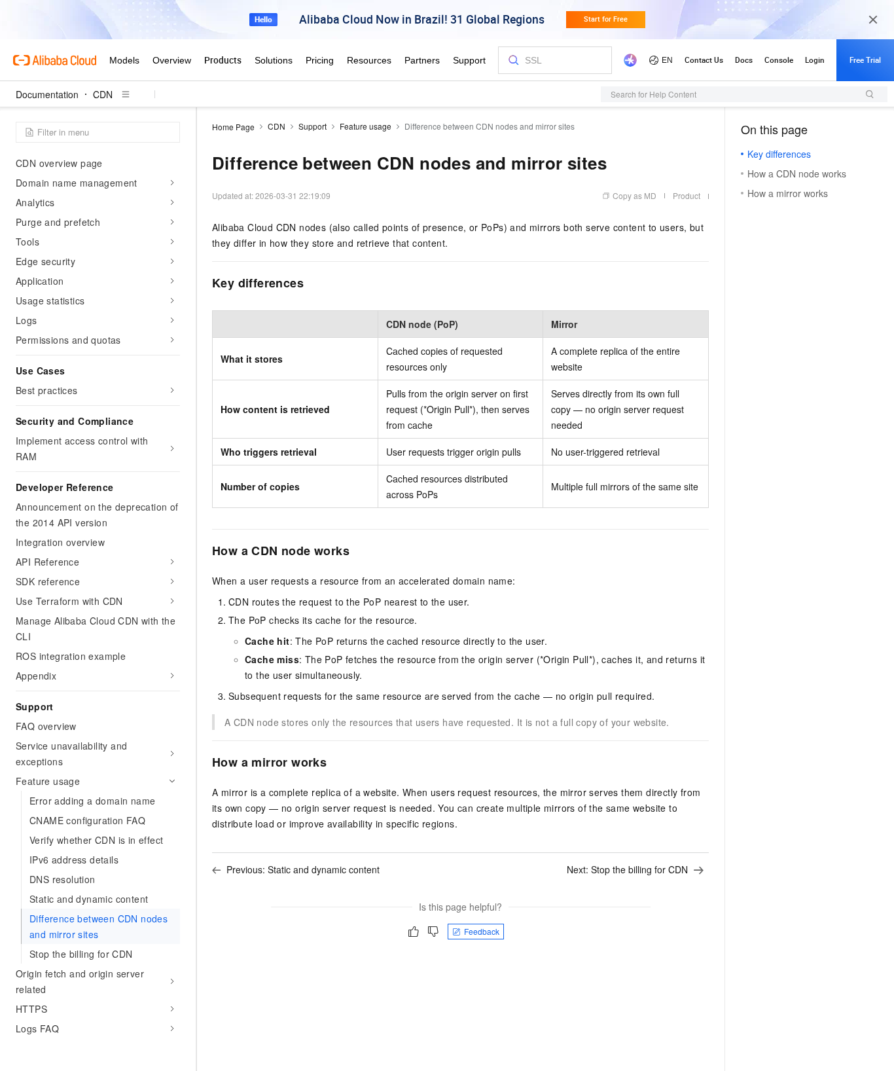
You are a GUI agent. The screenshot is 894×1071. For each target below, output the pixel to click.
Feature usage (365, 126)
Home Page (233, 126)
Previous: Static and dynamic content (303, 869)
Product (686, 195)
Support (312, 126)
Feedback (481, 931)
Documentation (47, 94)
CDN (103, 94)
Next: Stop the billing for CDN (627, 869)
